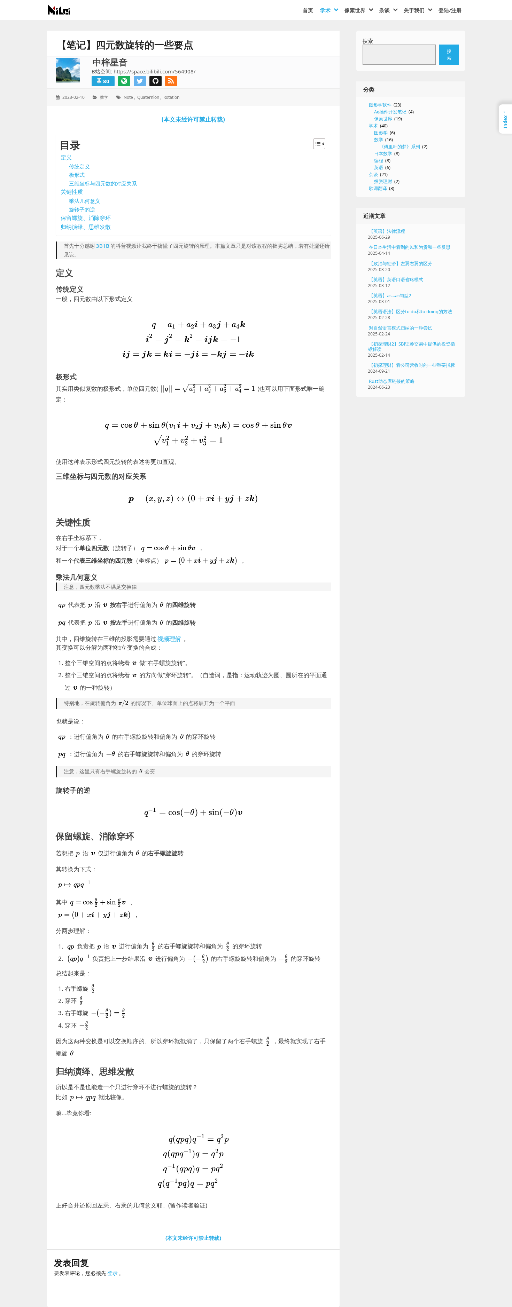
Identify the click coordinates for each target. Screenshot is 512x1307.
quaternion (148, 97)
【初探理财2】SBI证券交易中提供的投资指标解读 (411, 346)
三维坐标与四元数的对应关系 (103, 183)
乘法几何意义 (84, 200)
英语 (378, 167)
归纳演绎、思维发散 (86, 227)
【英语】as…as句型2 (390, 295)
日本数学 (383, 153)
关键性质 (72, 192)
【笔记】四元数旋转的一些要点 (125, 44)
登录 (112, 1272)
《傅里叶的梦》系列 (399, 146)
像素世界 (383, 119)
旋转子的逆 (82, 209)
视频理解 (169, 639)
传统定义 (79, 166)
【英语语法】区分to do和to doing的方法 (410, 311)
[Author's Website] (124, 81)
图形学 (381, 132)
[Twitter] (140, 81)
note (128, 97)
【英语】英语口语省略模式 (396, 279)
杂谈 (373, 174)
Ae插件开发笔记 (390, 112)
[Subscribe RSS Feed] (171, 81)
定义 (66, 157)
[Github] (155, 81)
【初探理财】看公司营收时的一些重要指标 (412, 365)
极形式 (77, 174)
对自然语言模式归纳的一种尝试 (400, 328)
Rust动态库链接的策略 (391, 381)
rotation (171, 97)
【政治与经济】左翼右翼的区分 (400, 263)
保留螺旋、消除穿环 (86, 218)
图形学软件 (380, 105)
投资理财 (383, 181)
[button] (316, 144)
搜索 (368, 40)
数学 (104, 97)
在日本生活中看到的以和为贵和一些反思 (409, 247)
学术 (373, 125)
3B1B (102, 245)
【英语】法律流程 (387, 231)
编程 (378, 160)
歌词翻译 (378, 188)
